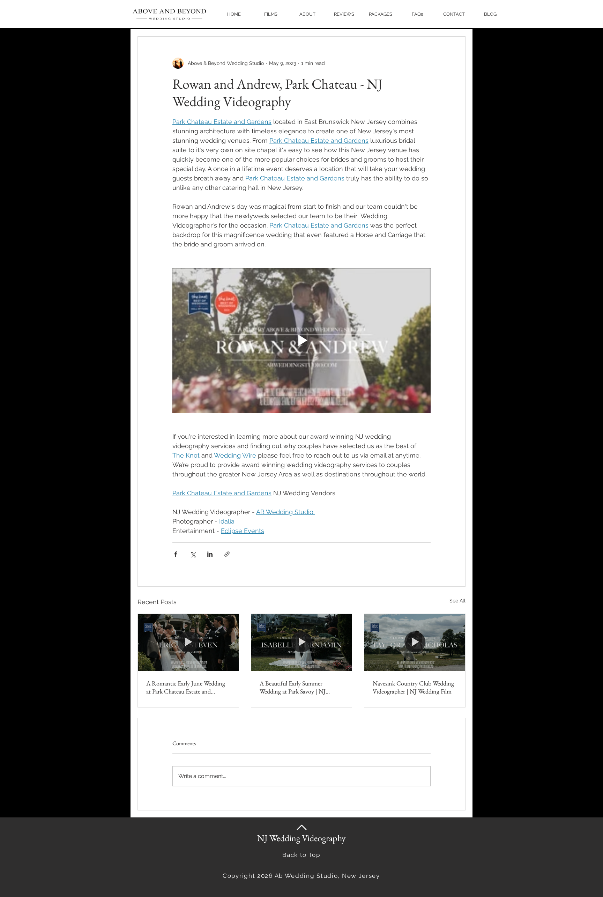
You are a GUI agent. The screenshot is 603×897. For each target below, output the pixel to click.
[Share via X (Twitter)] (192, 554)
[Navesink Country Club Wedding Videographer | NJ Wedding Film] (414, 642)
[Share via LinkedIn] (210, 554)
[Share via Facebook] (175, 554)
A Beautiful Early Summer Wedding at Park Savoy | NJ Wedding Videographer (293, 687)
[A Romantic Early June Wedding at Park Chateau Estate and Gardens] (188, 642)
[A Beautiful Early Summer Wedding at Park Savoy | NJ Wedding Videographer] (301, 642)
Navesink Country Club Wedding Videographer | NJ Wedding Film (413, 687)
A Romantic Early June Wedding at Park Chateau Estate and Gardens (185, 687)
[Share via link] (227, 554)
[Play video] (301, 340)
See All (457, 600)
